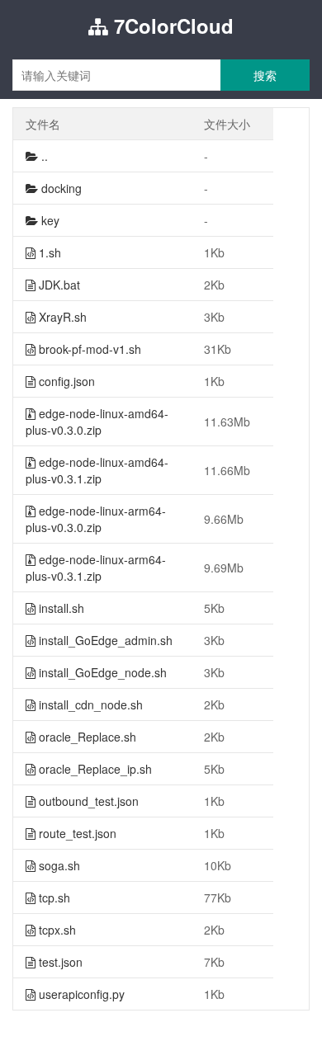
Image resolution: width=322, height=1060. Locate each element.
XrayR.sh (61, 317)
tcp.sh (53, 897)
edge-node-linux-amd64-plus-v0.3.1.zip (97, 470)
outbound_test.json (87, 801)
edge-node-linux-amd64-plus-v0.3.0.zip (97, 421)
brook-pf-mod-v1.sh (88, 349)
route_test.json (76, 833)
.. (43, 156)
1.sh (48, 252)
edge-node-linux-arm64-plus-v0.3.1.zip (96, 567)
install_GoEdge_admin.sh (104, 640)
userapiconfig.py (80, 994)
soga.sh (58, 865)
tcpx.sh (56, 929)
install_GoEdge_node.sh (101, 672)
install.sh (60, 608)
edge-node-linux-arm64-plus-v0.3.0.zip (96, 518)
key (48, 220)
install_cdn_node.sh (89, 704)
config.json (65, 381)
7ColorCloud (171, 26)
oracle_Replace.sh (86, 736)
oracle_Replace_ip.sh (94, 769)
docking (60, 188)
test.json (59, 962)
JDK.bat (58, 284)
